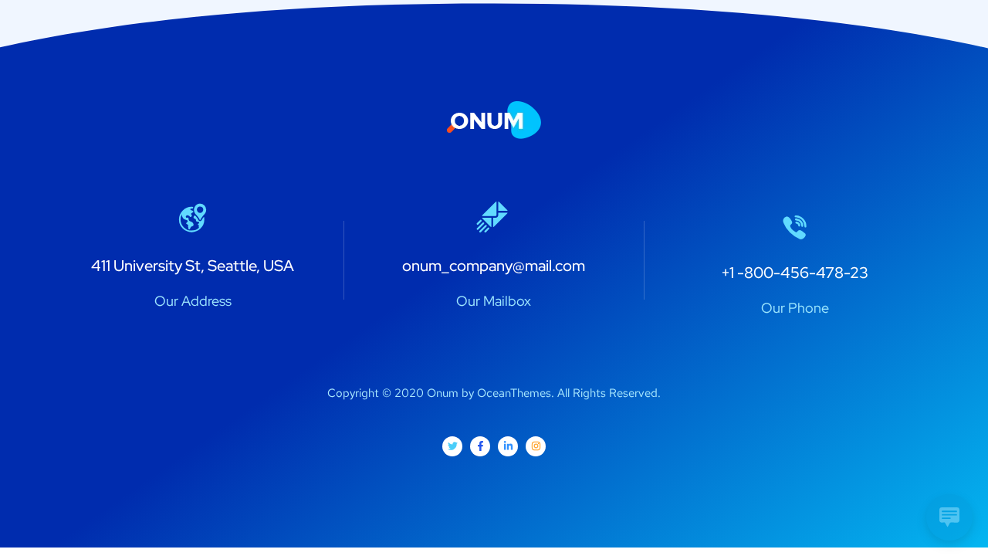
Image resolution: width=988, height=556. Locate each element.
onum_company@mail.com (493, 266)
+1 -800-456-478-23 (794, 273)
